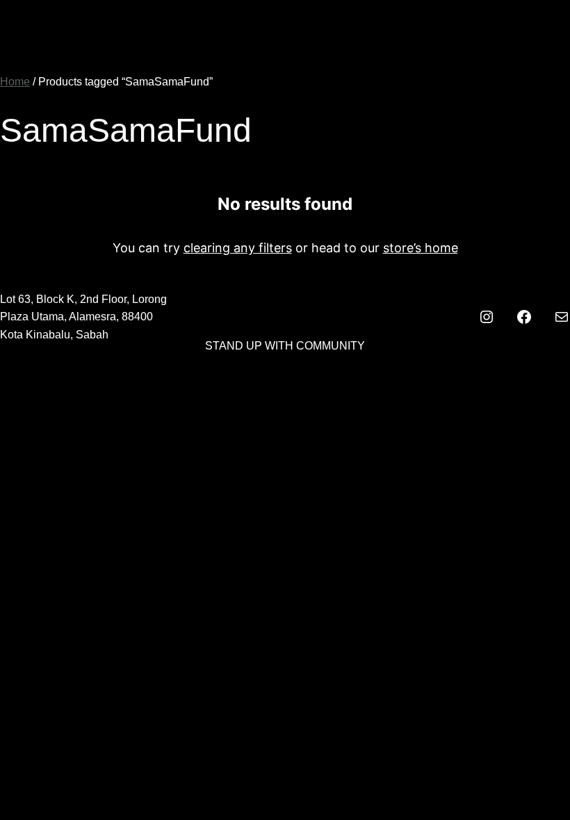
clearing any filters (238, 247)
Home (15, 82)
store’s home (420, 247)
